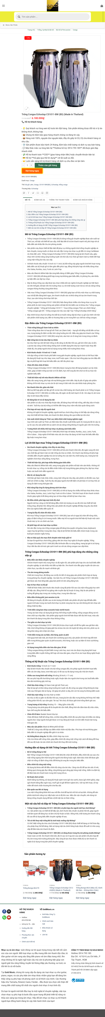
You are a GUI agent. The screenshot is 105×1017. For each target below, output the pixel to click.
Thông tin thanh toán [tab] (59, 200)
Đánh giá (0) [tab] (39, 200)
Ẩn (59, 207)
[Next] (101, 878)
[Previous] (24, 878)
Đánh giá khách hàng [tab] (82, 200)
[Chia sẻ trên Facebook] (29, 193)
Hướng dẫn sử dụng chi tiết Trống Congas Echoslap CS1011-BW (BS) (52, 225)
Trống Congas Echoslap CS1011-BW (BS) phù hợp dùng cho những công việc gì (55, 220)
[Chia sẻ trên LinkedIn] (47, 193)
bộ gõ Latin (29, 185)
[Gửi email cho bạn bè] (38, 193)
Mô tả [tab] (27, 200)
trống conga (63, 185)
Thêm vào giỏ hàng (47, 165)
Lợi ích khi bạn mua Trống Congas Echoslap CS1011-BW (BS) (49, 217)
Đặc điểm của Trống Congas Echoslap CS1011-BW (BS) (47, 214)
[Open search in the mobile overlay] (52, 16)
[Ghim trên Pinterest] (42, 193)
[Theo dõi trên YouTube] (9, 917)
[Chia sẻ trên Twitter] (33, 193)
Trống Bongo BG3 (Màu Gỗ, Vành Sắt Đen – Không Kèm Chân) (89, 889)
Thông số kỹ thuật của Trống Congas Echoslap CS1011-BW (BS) (50, 223)
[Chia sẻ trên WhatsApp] (24, 193)
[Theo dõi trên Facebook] (4, 911)
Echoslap (54, 185)
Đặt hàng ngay (29, 898)
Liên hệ (44, 935)
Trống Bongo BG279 (31, 888)
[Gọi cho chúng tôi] (4, 917)
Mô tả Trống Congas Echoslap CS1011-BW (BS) (44, 212)
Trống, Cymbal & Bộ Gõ (45, 30)
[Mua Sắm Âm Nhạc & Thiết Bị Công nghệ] (52, 5)
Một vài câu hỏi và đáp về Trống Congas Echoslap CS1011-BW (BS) (51, 228)
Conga (75, 30)
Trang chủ (31, 30)
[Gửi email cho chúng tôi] (9, 911)
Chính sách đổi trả (28, 942)
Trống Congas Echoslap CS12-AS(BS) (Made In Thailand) (61, 889)
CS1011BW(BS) (45, 185)
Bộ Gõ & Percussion (63, 30)
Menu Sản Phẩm (12, 25)
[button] (3, 6)
